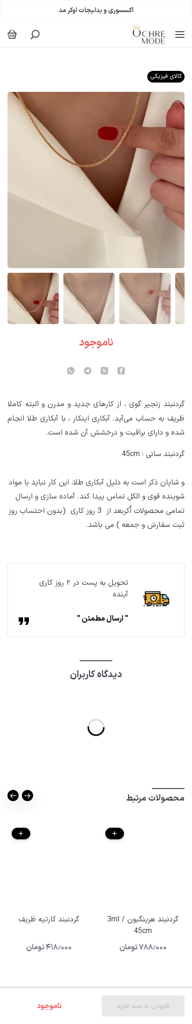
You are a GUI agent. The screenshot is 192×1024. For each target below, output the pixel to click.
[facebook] (121, 371)
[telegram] (87, 371)
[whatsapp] (71, 371)
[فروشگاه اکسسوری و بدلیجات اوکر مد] (149, 34)
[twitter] (104, 371)
